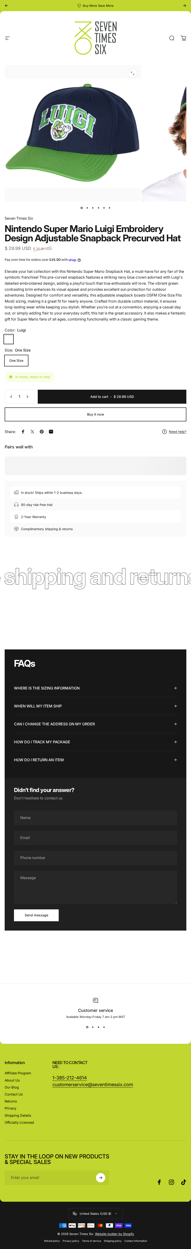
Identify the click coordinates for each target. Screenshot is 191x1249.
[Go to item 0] (81, 208)
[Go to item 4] (98, 208)
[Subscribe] (100, 1177)
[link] (92, 1085)
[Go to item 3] (93, 208)
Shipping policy (113, 1240)
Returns (11, 1101)
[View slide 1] (87, 1027)
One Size (16, 360)
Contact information (135, 1240)
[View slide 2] (93, 1027)
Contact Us (14, 1094)
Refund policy (52, 1240)
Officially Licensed (19, 1122)
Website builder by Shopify (114, 1234)
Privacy (10, 1108)
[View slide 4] (104, 1027)
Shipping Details (18, 1115)
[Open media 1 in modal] (132, 73)
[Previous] (6, 5)
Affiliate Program (18, 1073)
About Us (12, 1080)
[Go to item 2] (87, 208)
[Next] (184, 5)
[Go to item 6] (109, 208)
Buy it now (95, 414)
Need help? (177, 431)
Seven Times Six (19, 218)
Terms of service (91, 1240)
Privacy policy (71, 1240)
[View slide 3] (98, 1027)
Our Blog (12, 1087)
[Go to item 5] (104, 208)
